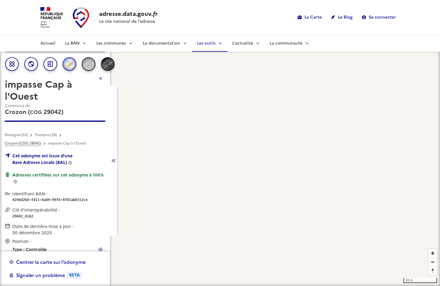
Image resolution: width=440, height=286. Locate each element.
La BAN (72, 43)
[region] (220, 160)
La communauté (286, 43)
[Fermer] (100, 78)
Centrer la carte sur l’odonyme (51, 262)
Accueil (47, 43)
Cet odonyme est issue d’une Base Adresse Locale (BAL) (42, 159)
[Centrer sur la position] (100, 249)
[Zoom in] (432, 253)
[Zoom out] (432, 262)
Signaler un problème (48, 275)
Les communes (111, 43)
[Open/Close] (113, 161)
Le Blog (345, 17)
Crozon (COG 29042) (23, 143)
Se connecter (382, 17)
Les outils (206, 43)
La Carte (313, 17)
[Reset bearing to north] (432, 270)
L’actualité (242, 43)
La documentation (161, 43)
